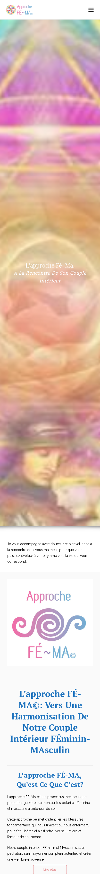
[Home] (20, 10)
